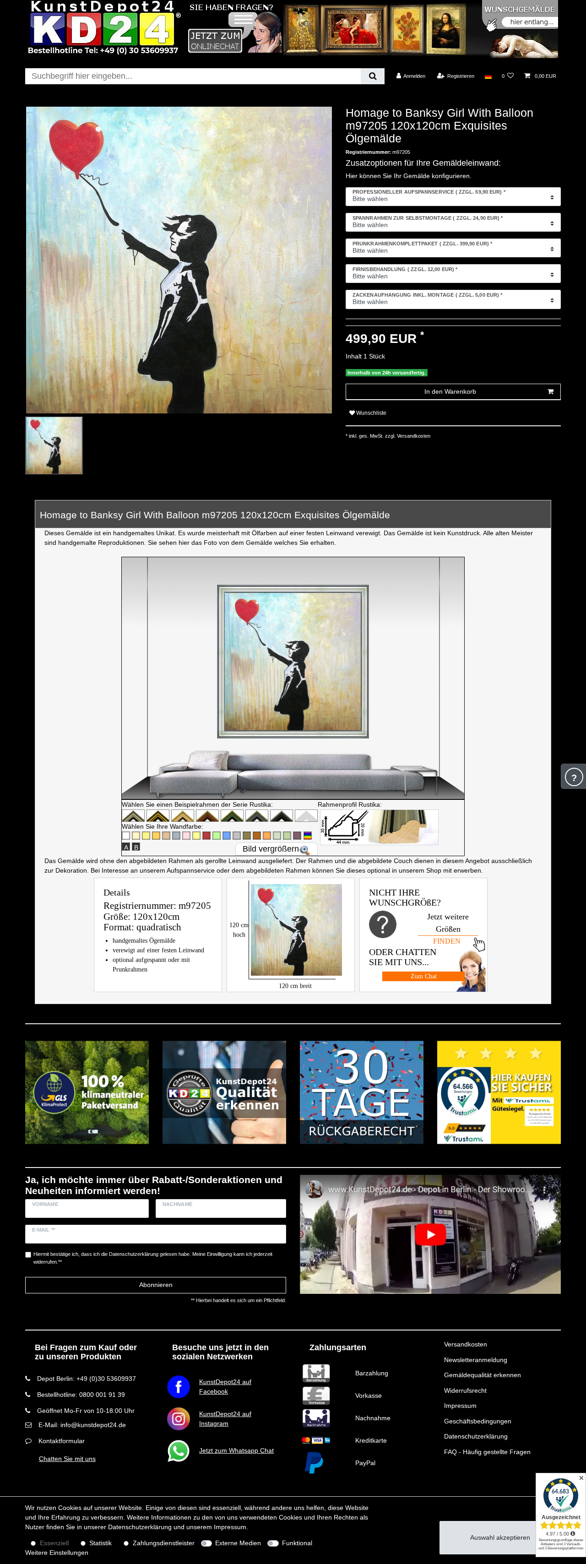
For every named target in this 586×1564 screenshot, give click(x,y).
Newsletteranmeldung (475, 1359)
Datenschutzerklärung (476, 1436)
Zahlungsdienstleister (164, 1543)
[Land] (487, 76)
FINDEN (447, 941)
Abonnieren (156, 1284)
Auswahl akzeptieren (500, 1537)
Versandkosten (465, 1344)
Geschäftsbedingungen (477, 1421)
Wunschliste (370, 413)
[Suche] (372, 76)
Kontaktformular (61, 1441)
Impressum (460, 1405)
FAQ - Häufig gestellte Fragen (487, 1451)
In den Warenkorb (450, 391)
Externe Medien (238, 1543)
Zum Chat (424, 976)
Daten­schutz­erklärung (140, 1527)
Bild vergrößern (271, 848)
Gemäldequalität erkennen (482, 1375)
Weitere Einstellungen (56, 1552)
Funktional (297, 1543)
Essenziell (54, 1543)
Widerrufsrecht (465, 1390)
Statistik (100, 1543)
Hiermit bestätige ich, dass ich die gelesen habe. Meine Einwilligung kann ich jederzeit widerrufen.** (152, 1258)
